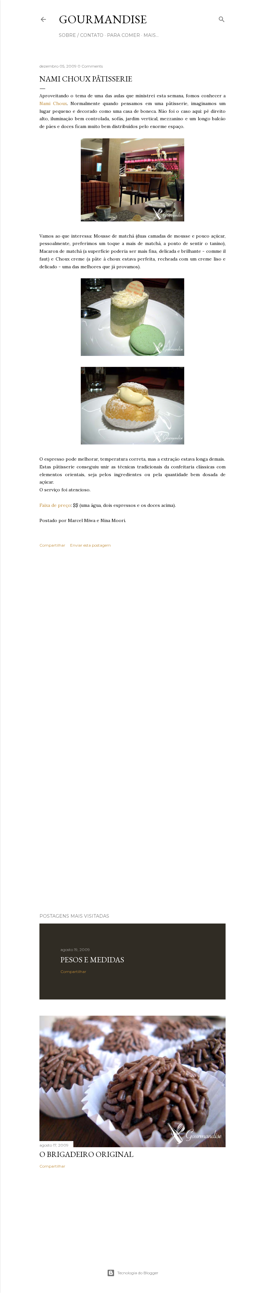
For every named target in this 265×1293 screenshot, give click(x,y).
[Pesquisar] (222, 18)
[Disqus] (132, 647)
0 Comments (90, 66)
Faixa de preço (55, 505)
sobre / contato (81, 35)
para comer (123, 35)
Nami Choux (53, 103)
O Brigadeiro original (86, 1154)
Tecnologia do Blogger (137, 1272)
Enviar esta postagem (90, 545)
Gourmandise (103, 19)
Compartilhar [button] (52, 545)
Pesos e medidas (92, 960)
